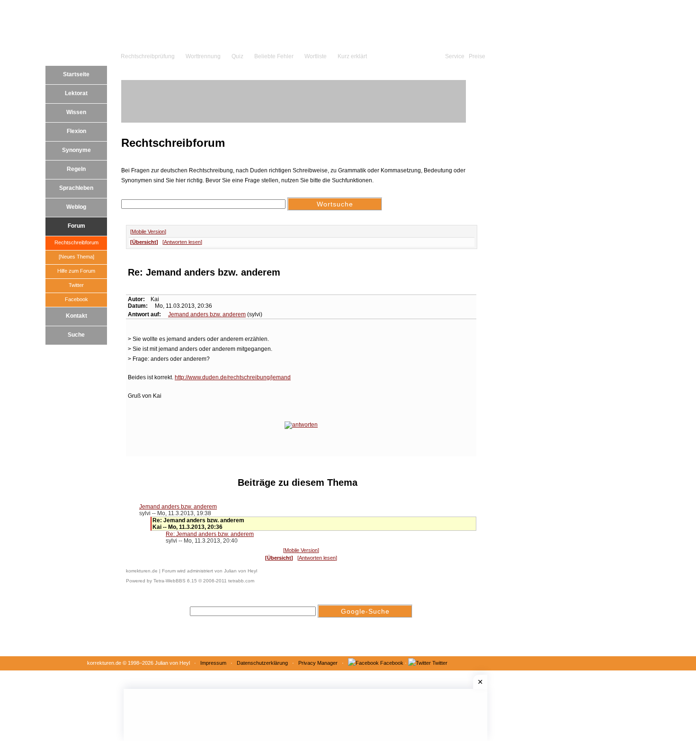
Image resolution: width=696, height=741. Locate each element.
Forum (76, 226)
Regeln (76, 169)
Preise (477, 56)
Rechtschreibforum (76, 242)
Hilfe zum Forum (76, 271)
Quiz (237, 56)
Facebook (76, 299)
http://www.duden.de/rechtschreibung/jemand (233, 377)
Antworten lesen (182, 242)
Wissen (76, 112)
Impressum (213, 663)
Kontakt (76, 315)
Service (454, 56)
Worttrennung (203, 56)
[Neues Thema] (76, 256)
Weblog (76, 207)
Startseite (76, 74)
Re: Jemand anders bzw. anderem (210, 534)
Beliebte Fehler (274, 56)
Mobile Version (148, 231)
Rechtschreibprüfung (148, 56)
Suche (76, 334)
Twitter (76, 285)
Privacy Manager (318, 663)
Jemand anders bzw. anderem (207, 314)
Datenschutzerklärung (262, 663)
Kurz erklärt (352, 56)
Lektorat (76, 93)
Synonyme (76, 150)
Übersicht (144, 242)
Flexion (76, 131)
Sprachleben (76, 188)
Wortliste (315, 56)
